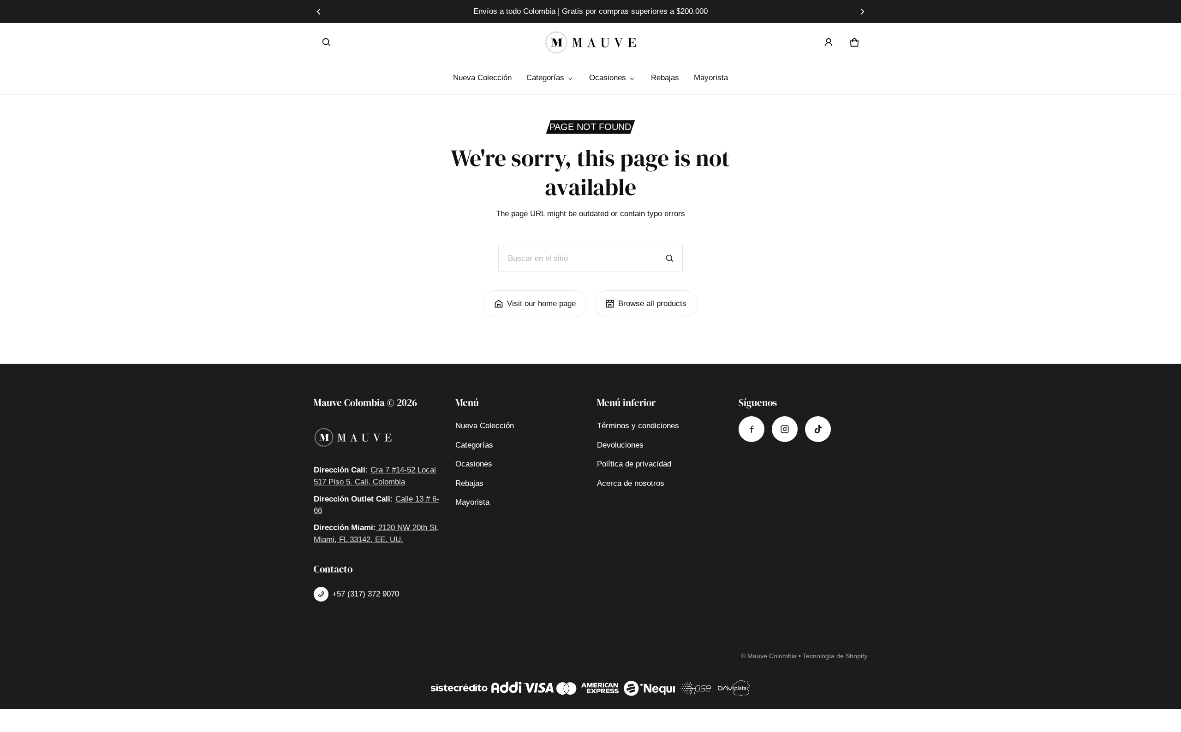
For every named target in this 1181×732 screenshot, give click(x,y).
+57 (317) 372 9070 (365, 594)
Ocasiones (607, 77)
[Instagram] (785, 429)
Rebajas (665, 77)
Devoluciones (620, 445)
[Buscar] (670, 259)
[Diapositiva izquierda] (319, 11)
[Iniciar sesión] (828, 42)
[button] (327, 42)
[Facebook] (751, 429)
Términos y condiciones (638, 425)
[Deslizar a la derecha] (862, 11)
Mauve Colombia (772, 656)
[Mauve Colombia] (590, 42)
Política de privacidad (634, 464)
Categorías (545, 77)
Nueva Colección (482, 77)
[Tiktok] (818, 429)
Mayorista (711, 77)
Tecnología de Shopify (835, 656)
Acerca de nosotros (630, 483)
